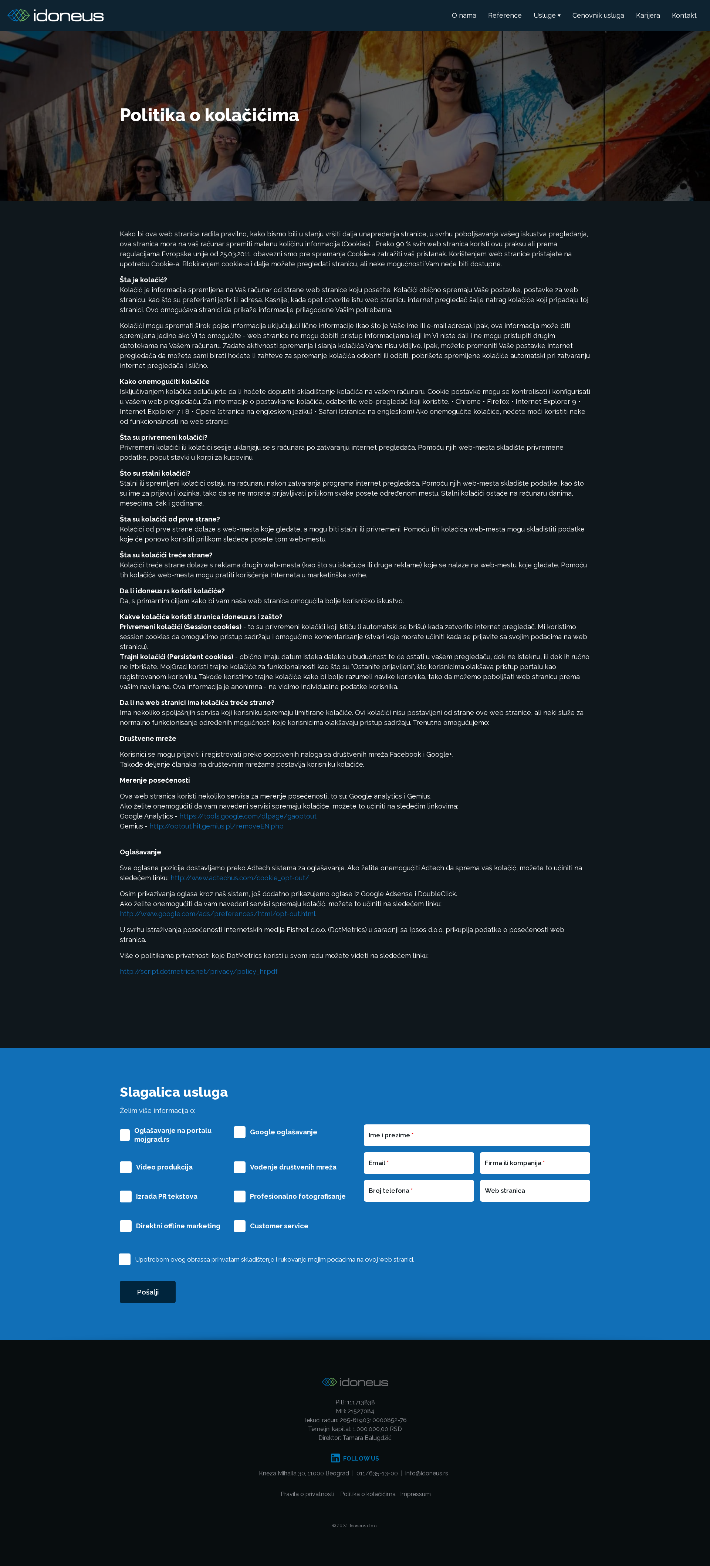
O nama (464, 15)
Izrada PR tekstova (166, 1196)
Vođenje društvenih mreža (293, 1167)
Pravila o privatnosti (307, 1494)
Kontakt (684, 15)
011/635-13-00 (377, 1473)
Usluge (545, 15)
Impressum (415, 1494)
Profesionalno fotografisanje (298, 1196)
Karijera (648, 15)
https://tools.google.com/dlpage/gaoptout (248, 816)
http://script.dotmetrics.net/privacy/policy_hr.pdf (199, 971)
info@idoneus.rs (427, 1473)
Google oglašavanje (283, 1132)
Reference (505, 15)
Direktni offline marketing (178, 1226)
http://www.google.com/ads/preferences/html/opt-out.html (217, 914)
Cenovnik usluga (598, 15)
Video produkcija (164, 1167)
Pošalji (148, 1292)
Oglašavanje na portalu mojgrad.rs (173, 1135)
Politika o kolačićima (368, 1494)
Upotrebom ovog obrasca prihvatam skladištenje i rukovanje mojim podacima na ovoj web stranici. (274, 1259)
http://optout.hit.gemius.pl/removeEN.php (216, 826)
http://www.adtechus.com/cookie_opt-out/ (239, 878)
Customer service (279, 1226)
